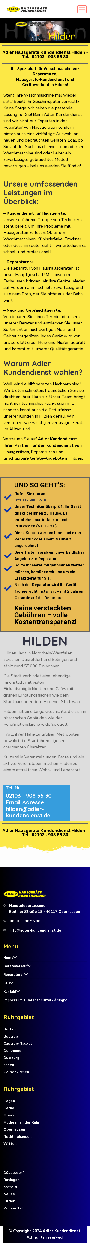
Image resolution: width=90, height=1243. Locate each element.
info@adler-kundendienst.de (35, 930)
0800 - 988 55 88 (25, 921)
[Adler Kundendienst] (27, 9)
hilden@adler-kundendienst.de (28, 812)
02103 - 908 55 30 (50, 56)
